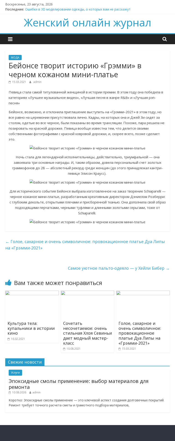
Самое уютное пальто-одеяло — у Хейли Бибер (119, 268)
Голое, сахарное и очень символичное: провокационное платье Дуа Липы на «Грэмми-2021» (85, 245)
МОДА (15, 57)
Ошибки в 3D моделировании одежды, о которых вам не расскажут (78, 9)
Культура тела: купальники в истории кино (31, 328)
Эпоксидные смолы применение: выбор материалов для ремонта (79, 383)
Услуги (15, 372)
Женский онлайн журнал (87, 22)
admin (37, 82)
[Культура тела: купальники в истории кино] (32, 293)
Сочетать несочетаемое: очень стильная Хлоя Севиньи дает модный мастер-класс (87, 333)
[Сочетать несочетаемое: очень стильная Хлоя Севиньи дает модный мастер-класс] (87, 293)
